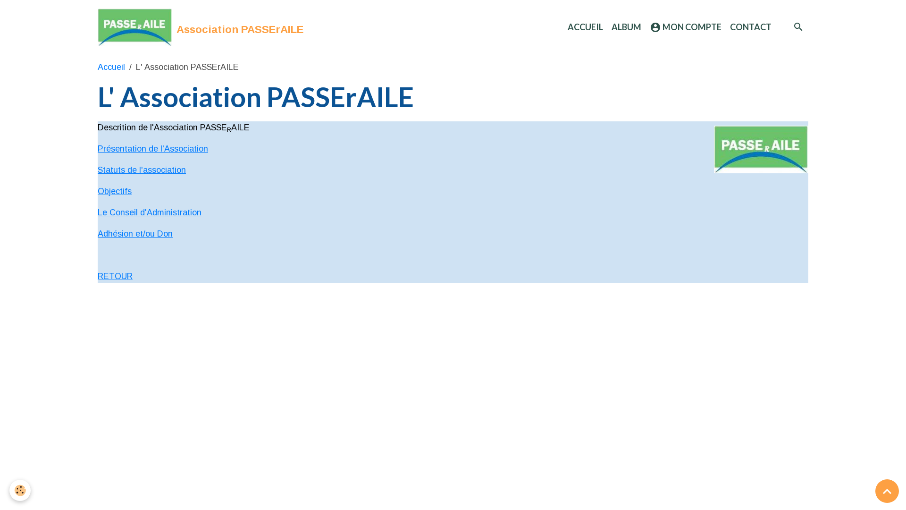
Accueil (585, 27)
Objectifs (115, 191)
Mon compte (691, 27)
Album (626, 27)
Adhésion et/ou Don (135, 233)
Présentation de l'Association (153, 148)
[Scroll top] (887, 491)
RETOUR (115, 276)
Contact (751, 27)
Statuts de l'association (142, 170)
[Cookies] (20, 490)
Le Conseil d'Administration (149, 212)
